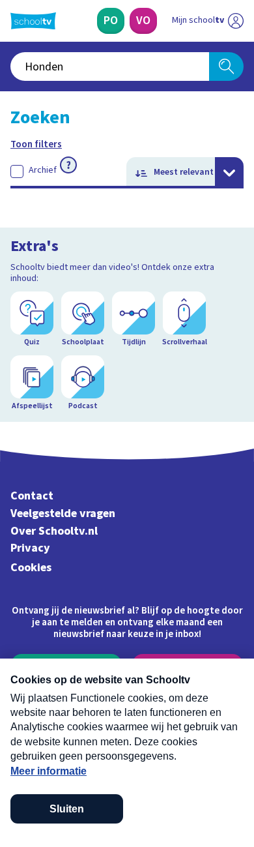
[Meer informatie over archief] (68, 164)
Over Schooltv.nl (54, 531)
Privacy (30, 548)
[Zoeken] (226, 66)
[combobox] (109, 66)
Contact (31, 496)
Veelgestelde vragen (62, 513)
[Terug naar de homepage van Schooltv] (33, 20)
